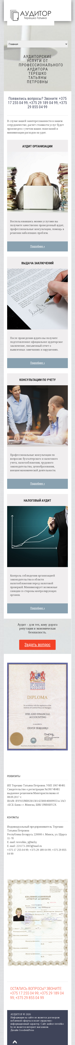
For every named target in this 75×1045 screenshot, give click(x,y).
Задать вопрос (37, 644)
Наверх (15, 1042)
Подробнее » (37, 246)
